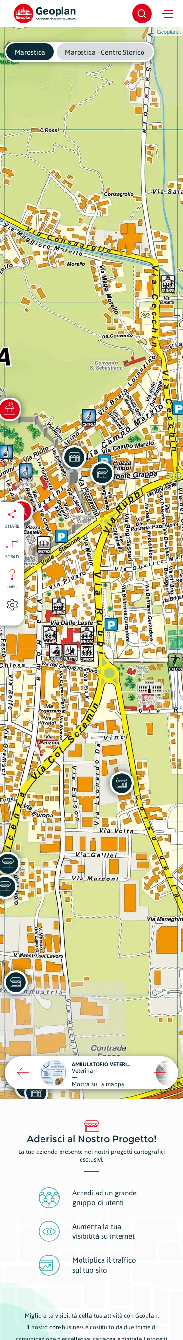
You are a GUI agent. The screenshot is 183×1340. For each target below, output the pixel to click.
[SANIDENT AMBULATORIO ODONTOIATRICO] (74, 457)
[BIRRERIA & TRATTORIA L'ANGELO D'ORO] (102, 473)
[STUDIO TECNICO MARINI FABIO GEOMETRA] (121, 783)
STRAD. (12, 556)
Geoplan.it (169, 31)
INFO (12, 586)
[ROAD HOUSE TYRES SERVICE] (36, 1092)
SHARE (12, 525)
